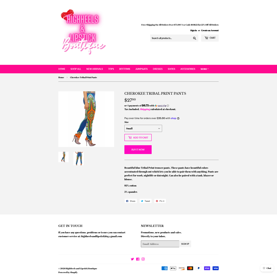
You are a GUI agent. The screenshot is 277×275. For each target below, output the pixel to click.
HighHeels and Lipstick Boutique (81, 268)
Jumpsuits (141, 69)
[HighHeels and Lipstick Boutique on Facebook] (137, 259)
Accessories (187, 69)
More (204, 68)
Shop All (76, 69)
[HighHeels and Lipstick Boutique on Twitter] (132, 259)
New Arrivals (94, 69)
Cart (212, 37)
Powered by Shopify (68, 272)
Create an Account (210, 30)
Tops (111, 69)
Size (126, 122)
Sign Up (185, 244)
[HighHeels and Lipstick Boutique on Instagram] (143, 259)
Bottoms (124, 69)
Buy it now (138, 149)
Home (61, 69)
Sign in (193, 30)
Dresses (158, 69)
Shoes (171, 69)
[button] (171, 105)
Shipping (145, 109)
